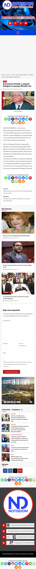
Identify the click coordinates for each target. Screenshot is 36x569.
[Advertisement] (18, 54)
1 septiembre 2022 (16, 89)
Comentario (7, 320)
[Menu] (18, 32)
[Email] (12, 122)
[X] (12, 119)
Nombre (6, 343)
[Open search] (2, 17)
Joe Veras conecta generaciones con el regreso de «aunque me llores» (20, 449)
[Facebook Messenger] (19, 119)
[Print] (19, 122)
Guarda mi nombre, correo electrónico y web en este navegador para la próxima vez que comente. (17, 364)
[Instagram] (15, 23)
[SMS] (16, 122)
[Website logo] (18, 5)
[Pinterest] (30, 119)
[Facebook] (10, 23)
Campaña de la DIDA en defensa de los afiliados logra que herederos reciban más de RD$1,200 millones (20, 428)
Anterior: (17, 191)
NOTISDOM (7, 89)
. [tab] (22, 409)
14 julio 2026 (13, 301)
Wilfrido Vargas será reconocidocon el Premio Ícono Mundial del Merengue (19, 458)
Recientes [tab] (6, 409)
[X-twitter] (21, 23)
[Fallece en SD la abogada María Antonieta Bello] (18, 223)
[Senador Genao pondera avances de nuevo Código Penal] (18, 252)
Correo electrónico (22, 344)
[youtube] (20, 470)
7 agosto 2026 (14, 238)
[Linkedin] (23, 119)
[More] (23, 122)
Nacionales (13, 414)
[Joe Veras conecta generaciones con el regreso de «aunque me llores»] (6, 448)
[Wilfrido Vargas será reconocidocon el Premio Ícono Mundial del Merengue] (6, 457)
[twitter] (15, 470)
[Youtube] (26, 23)
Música (12, 445)
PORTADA (6, 292)
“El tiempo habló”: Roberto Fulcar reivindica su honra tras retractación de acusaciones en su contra (19, 439)
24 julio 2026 (13, 269)
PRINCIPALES (19, 434)
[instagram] (10, 470)
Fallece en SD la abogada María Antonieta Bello (16, 236)
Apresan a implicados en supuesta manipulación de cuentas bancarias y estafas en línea (19, 418)
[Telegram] (26, 119)
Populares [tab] (16, 409)
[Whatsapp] (5, 119)
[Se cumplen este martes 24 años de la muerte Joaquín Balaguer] (18, 283)
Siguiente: (16, 199)
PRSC (5, 81)
